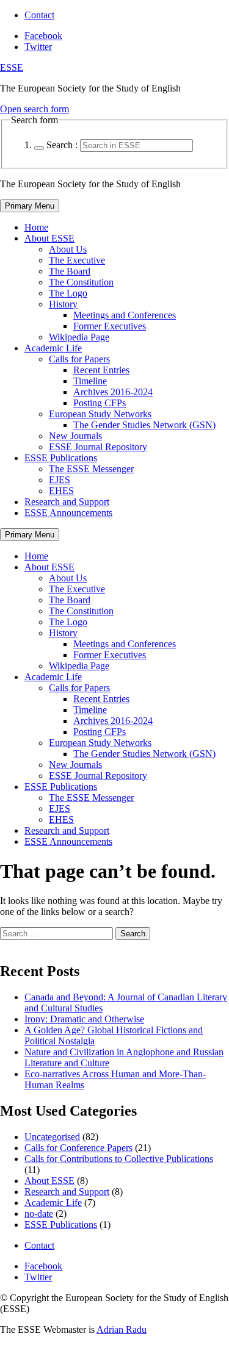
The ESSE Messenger (91, 469)
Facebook (43, 35)
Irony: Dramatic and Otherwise (84, 1019)
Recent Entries (101, 370)
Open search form (34, 109)
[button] (39, 148)
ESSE (11, 67)
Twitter (38, 46)
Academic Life (53, 348)
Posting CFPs (99, 403)
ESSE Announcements (68, 513)
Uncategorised (52, 1137)
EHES (61, 491)
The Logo (68, 293)
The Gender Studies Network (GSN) (144, 425)
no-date (38, 1213)
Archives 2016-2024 (113, 392)
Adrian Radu (121, 1329)
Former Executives (109, 326)
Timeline (90, 381)
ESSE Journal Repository (98, 447)
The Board (69, 271)
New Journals (75, 436)
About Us (68, 249)
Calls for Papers (79, 359)
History (63, 304)
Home (36, 227)
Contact (39, 15)
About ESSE (49, 238)
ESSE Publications (60, 458)
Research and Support (66, 502)
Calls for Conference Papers (78, 1147)
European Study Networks (100, 414)
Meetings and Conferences (124, 315)
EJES (59, 480)
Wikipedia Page (79, 337)
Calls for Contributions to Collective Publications (118, 1158)
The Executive (77, 260)
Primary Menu (29, 205)
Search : (62, 145)
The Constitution (81, 282)
